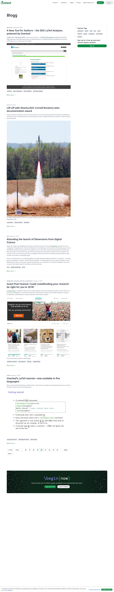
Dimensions (54, 246)
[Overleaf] (6, 2)
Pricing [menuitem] (78, 2)
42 (49, 450)
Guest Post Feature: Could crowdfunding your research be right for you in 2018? (38, 285)
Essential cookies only (94, 589)
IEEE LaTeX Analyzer (47, 37)
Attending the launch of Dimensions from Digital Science (34, 241)
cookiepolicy (10, 590)
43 (53, 450)
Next (66, 450)
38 (33, 450)
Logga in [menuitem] (109, 2)
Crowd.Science (11, 291)
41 (45, 450)
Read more (11, 95)
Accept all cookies (107, 589)
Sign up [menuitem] (100, 2)
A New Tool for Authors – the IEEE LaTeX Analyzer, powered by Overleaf (35, 32)
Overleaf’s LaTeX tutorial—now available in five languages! (33, 380)
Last (10, 453)
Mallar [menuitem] (72, 2)
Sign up (92, 46)
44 (57, 450)
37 (29, 450)
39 (37, 450)
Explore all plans (63, 487)
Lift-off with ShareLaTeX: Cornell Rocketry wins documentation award (33, 109)
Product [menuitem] (55, 2)
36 (25, 450)
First (10, 450)
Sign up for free (50, 487)
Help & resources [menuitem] (88, 2)
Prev (17, 450)
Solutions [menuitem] (63, 2)
